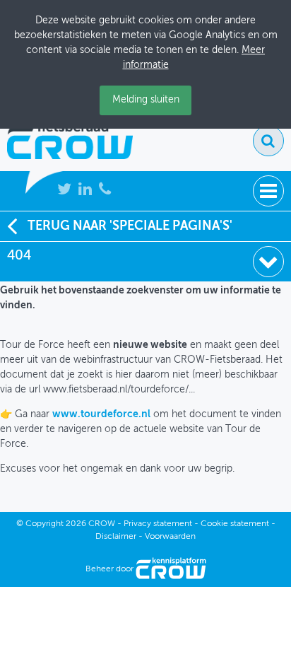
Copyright (44, 524)
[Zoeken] (268, 140)
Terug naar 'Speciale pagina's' (130, 226)
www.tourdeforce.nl (101, 414)
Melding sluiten (145, 100)
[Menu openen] (268, 190)
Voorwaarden (170, 536)
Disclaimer (115, 536)
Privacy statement (158, 524)
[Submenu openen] (268, 261)
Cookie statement (235, 524)
